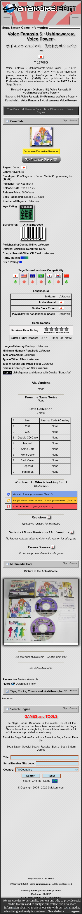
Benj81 (16, 500)
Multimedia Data (31, 109)
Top (65, 120)
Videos (25, 890)
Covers (57, 890)
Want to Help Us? (37, 897)
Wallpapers (45, 890)
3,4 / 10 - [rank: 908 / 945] (57, 337)
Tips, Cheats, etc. (54, 109)
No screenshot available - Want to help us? (41, 657)
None (42, 249)
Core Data (13, 109)
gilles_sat (37, 506)
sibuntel (17, 494)
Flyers (34, 890)
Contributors (54, 897)
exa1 (15, 506)
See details (56, 911)
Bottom (73, 120)
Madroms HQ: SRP (41, 894)
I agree (75, 911)
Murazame (27, 500)
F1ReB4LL (25, 506)
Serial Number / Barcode (18, 763)
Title (6, 757)
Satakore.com (56, 787)
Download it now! (25, 683)
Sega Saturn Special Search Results (28, 746)
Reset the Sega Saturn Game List (22, 737)
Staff (23, 897)
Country (8, 769)
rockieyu (39, 500)
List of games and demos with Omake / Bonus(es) (41, 372)
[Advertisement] (41, 830)
